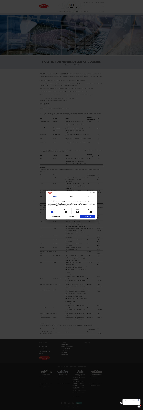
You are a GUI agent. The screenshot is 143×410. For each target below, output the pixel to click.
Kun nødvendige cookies (55, 216)
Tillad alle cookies (87, 216)
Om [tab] (88, 196)
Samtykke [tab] (55, 196)
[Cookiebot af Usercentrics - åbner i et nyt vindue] (90, 192)
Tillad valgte (71, 216)
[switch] (65, 212)
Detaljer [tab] (71, 196)
